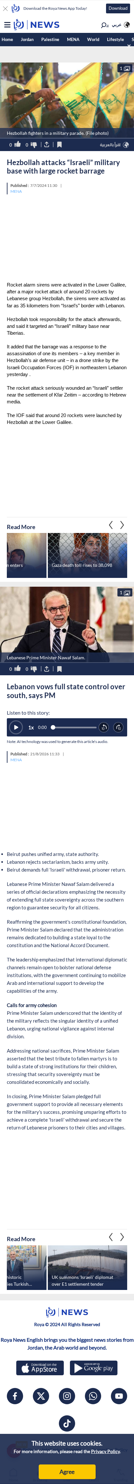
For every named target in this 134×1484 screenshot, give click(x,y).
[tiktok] (67, 1423)
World (93, 39)
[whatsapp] (93, 1396)
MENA (73, 39)
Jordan (27, 39)
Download (118, 8)
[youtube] (119, 1396)
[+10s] (118, 727)
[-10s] (104, 727)
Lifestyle (115, 39)
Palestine (50, 39)
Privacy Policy (105, 1451)
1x (31, 727)
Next (111, 525)
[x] (41, 1396)
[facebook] (15, 1396)
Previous (122, 525)
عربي (117, 24)
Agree (67, 1471)
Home (7, 39)
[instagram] (67, 1396)
